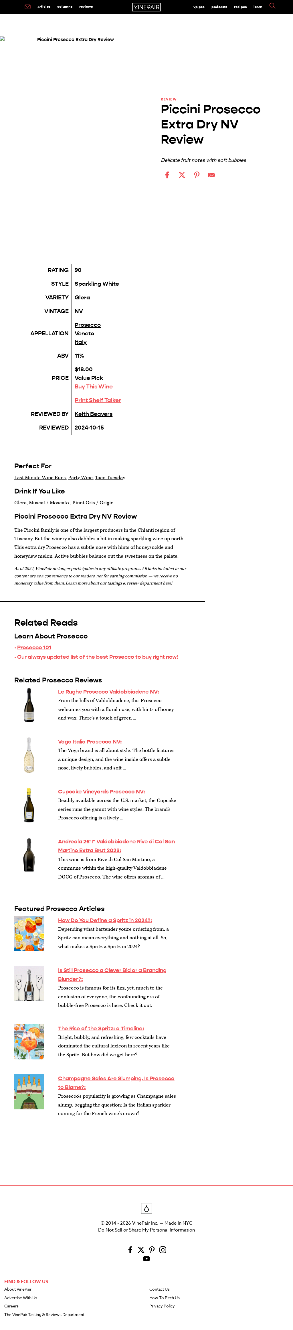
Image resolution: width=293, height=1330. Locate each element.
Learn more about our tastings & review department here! (119, 583)
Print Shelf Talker (98, 400)
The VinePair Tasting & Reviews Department (44, 1315)
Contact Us (159, 1289)
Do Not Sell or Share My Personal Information (146, 1230)
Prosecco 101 (34, 647)
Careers (11, 1306)
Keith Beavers (93, 414)
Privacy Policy (162, 1306)
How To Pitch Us (164, 1298)
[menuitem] (27, 7)
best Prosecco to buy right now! (137, 657)
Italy (81, 342)
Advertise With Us (20, 1298)
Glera (82, 297)
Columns (64, 6)
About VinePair (17, 1289)
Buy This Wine (94, 386)
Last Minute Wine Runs (40, 477)
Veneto (84, 333)
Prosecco (88, 325)
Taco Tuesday (110, 477)
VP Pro (199, 6)
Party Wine (80, 477)
